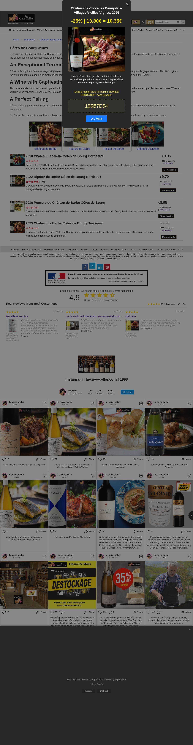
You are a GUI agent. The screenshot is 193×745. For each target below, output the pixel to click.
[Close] (127, 4)
